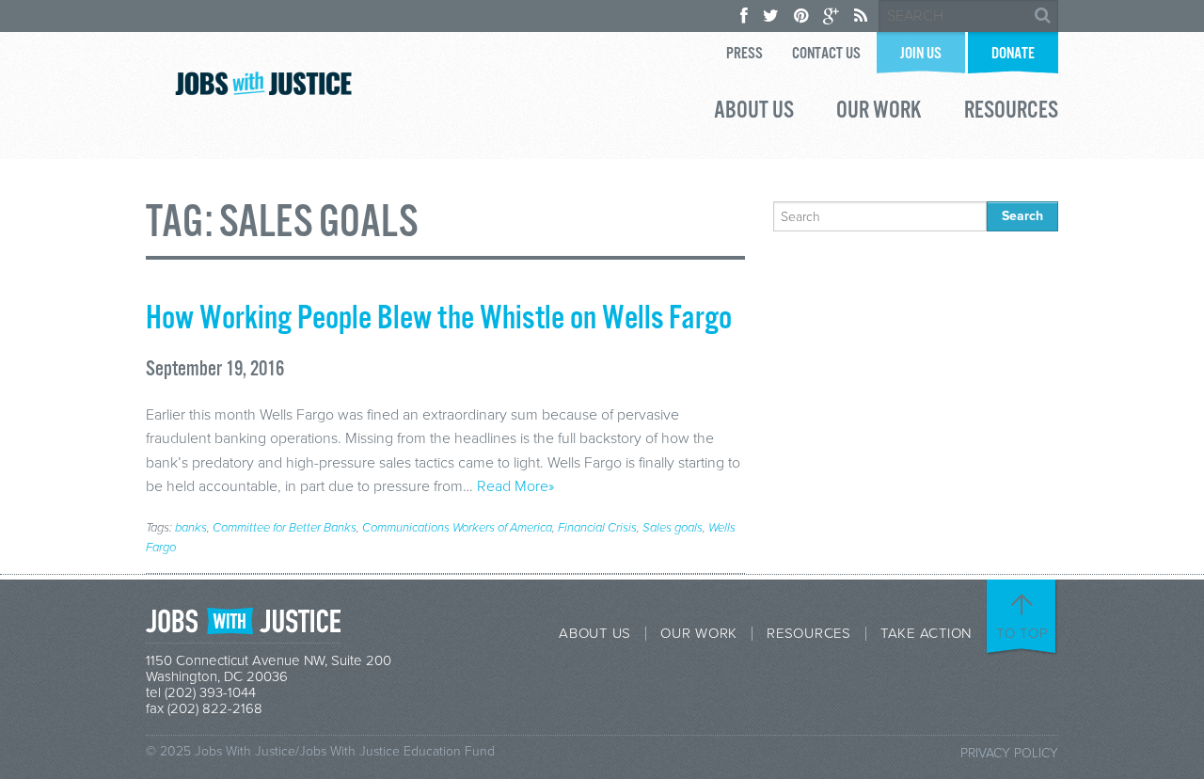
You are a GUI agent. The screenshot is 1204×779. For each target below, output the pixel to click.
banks (191, 527)
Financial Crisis (597, 527)
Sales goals (672, 527)
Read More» (515, 486)
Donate (1013, 54)
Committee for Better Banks (284, 527)
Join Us (921, 54)
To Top (1022, 633)
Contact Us (826, 54)
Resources (1011, 113)
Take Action (926, 634)
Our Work (879, 113)
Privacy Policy (1009, 753)
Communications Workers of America (457, 527)
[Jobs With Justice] (263, 83)
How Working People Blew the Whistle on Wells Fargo (439, 319)
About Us (754, 113)
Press (744, 54)
